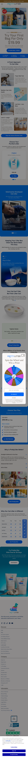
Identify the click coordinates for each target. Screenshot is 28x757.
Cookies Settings (14, 747)
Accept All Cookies (14, 754)
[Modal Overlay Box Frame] (14, 378)
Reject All (14, 750)
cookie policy (8, 740)
